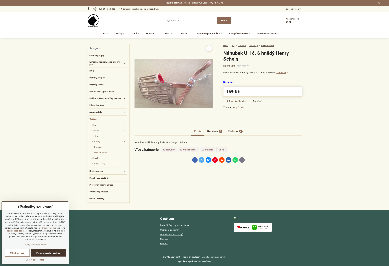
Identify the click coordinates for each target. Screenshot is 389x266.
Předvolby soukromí (191, 256)
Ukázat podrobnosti (35, 259)
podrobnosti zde (47, 227)
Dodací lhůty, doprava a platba (174, 225)
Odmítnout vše (17, 253)
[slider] (243, 65)
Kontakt (164, 243)
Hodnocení (229, 65)
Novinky (164, 239)
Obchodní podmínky (169, 229)
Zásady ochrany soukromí (214, 256)
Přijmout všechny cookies (48, 253)
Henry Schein (238, 107)
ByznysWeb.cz (204, 261)
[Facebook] (89, 9)
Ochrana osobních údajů (171, 234)
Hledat (224, 20)
